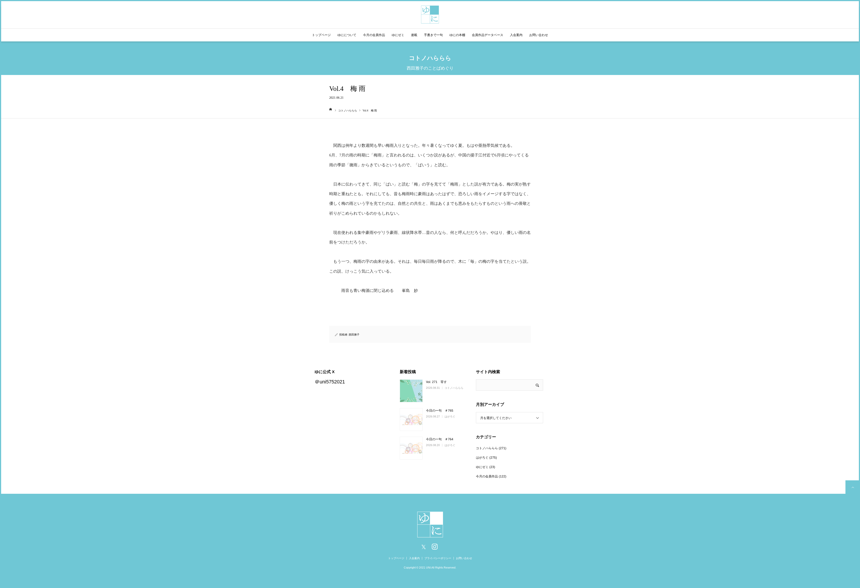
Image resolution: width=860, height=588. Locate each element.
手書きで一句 (433, 35)
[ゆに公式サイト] (430, 14)
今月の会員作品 (374, 35)
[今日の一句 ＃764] (411, 448)
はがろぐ (450, 416)
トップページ (321, 35)
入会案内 (516, 35)
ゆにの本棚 (457, 35)
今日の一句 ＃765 (439, 410)
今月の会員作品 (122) (491, 476)
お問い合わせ (538, 35)
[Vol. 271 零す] (411, 390)
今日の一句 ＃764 (439, 439)
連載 (414, 35)
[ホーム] (330, 109)
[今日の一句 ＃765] (411, 419)
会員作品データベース (487, 35)
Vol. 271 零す (436, 382)
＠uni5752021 (330, 382)
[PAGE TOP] (852, 487)
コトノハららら (454, 387)
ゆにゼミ (398, 35)
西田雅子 (354, 334)
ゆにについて (347, 35)
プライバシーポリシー (437, 558)
